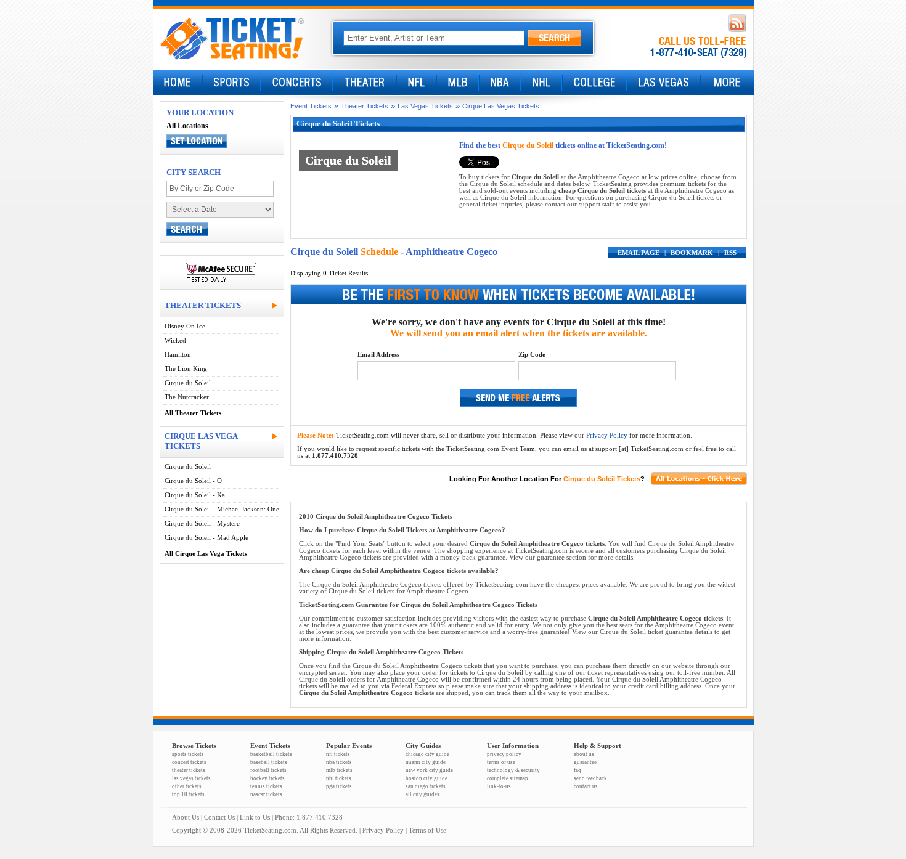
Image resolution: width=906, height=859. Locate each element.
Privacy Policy (606, 435)
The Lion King (186, 368)
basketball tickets (271, 754)
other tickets (187, 786)
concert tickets (189, 762)
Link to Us (255, 817)
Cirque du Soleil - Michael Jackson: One (222, 509)
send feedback (590, 778)
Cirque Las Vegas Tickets (500, 106)
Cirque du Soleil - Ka (195, 495)
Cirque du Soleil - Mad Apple (206, 537)
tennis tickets (266, 786)
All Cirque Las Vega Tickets (206, 553)
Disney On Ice (185, 326)
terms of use (501, 762)
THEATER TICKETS (203, 305)
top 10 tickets (188, 794)
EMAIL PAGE (638, 253)
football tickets (268, 770)
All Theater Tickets (193, 413)
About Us (185, 817)
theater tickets (188, 770)
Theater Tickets (364, 106)
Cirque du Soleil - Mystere (202, 523)
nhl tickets (338, 778)
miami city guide (426, 762)
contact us (586, 786)
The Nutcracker (187, 397)
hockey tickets (267, 778)
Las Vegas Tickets (425, 106)
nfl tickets (338, 754)
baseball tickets (268, 762)
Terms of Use (427, 830)
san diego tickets (426, 786)
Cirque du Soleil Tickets (601, 478)
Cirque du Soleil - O (193, 481)
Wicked (175, 340)
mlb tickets (339, 770)
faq (577, 770)
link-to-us (499, 786)
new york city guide (429, 770)
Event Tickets (311, 106)
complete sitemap (507, 778)
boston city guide (426, 778)
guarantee (585, 762)
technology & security (513, 770)
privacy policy (504, 754)
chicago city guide (427, 754)
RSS (730, 253)
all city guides (422, 794)
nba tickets (339, 762)
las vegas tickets (191, 778)
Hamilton (178, 354)
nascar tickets (266, 794)
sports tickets (188, 754)
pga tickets (339, 786)
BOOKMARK (692, 253)
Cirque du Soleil (188, 383)
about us (584, 754)
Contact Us (219, 817)
